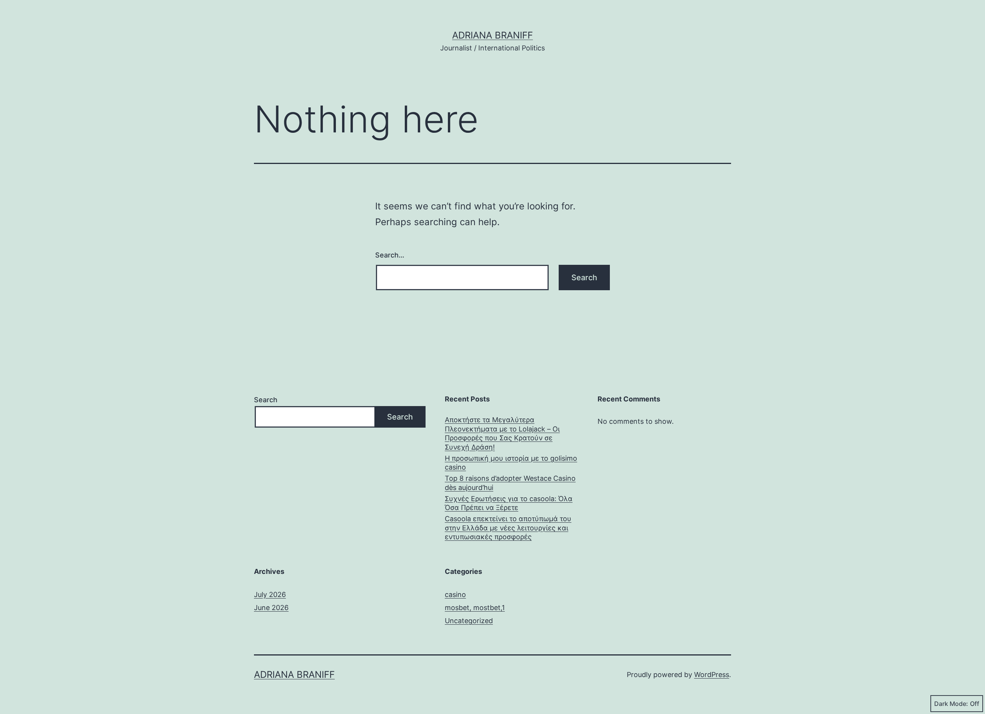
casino (455, 594)
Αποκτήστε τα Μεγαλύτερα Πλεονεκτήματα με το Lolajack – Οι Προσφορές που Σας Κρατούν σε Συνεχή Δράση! (502, 433)
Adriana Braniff (492, 35)
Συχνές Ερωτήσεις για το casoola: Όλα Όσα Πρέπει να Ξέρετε (509, 503)
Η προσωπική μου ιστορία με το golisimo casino (511, 462)
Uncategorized (469, 621)
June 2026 (271, 608)
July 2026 (270, 594)
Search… (389, 255)
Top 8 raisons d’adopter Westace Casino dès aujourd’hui (510, 482)
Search (265, 400)
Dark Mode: (951, 703)
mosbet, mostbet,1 (475, 608)
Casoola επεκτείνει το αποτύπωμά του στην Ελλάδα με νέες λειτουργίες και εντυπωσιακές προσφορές (508, 528)
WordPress (711, 675)
